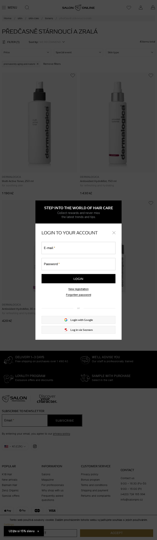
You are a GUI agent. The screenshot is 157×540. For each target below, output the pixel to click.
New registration (79, 289)
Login (78, 278)
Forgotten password (78, 294)
